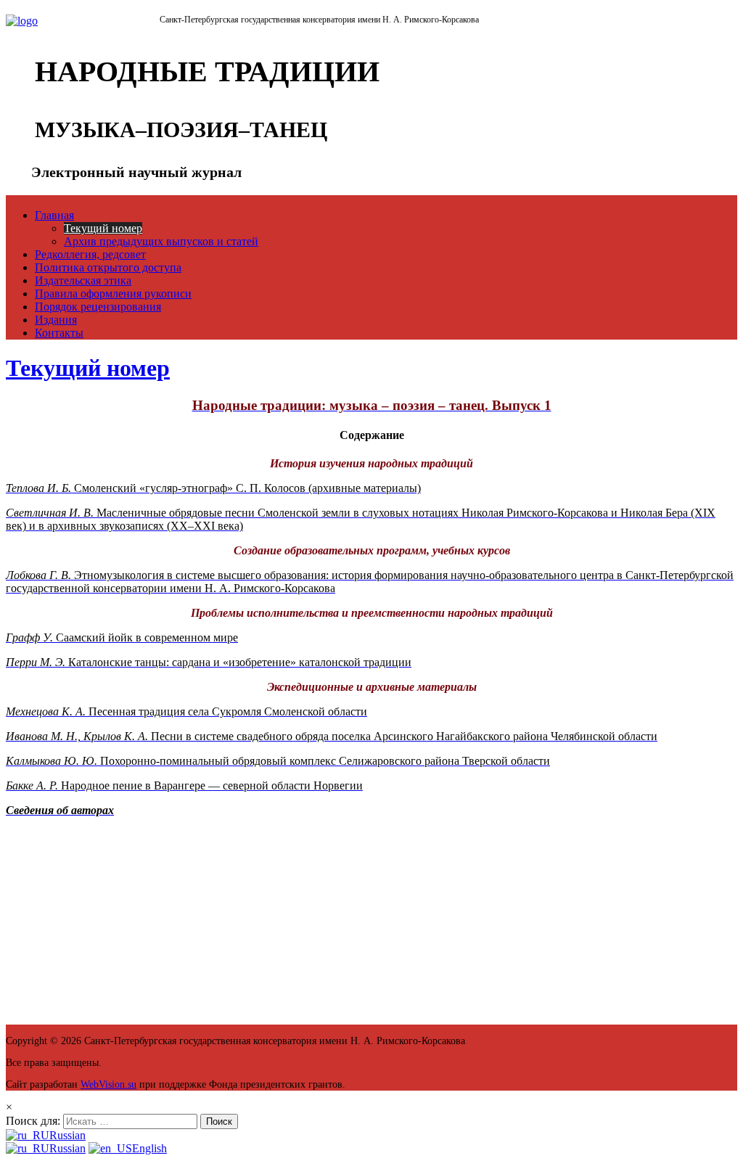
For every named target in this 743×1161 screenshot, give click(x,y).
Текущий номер (103, 228)
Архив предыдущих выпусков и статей (161, 241)
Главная (54, 215)
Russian (67, 1135)
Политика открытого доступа (108, 267)
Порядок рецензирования (98, 306)
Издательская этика (83, 280)
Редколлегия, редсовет (90, 254)
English (149, 1148)
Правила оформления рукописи (113, 293)
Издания (56, 319)
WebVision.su (108, 1084)
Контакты (59, 333)
